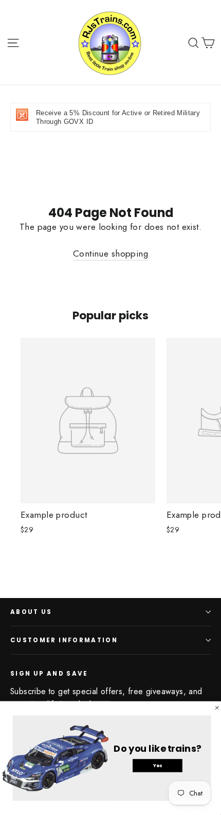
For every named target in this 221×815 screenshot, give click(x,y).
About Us (31, 612)
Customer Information (64, 640)
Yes (157, 765)
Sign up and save (49, 673)
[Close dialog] (217, 708)
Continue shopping (110, 253)
